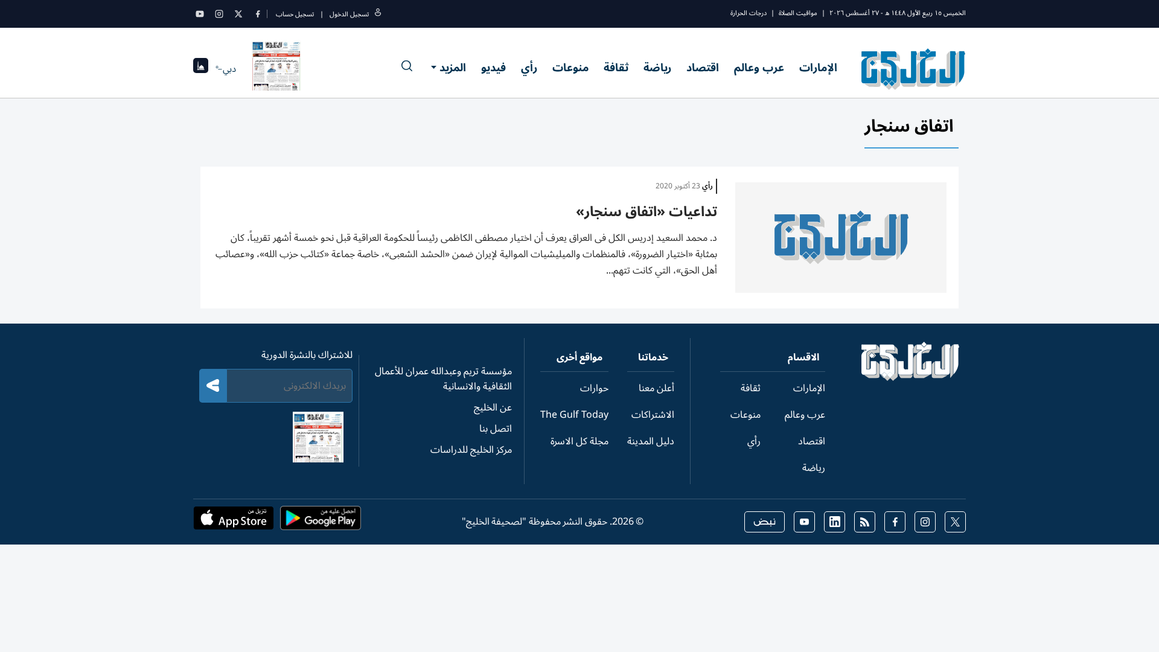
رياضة (657, 67)
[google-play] (320, 521)
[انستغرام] (219, 14)
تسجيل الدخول (349, 14)
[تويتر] (238, 14)
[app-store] (233, 521)
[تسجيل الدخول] (378, 14)
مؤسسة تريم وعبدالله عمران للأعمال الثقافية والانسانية (443, 379)
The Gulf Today (574, 414)
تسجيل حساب (295, 14)
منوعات (570, 67)
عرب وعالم (759, 67)
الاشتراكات (652, 414)
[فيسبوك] (258, 14)
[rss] (865, 522)
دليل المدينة (650, 441)
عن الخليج (493, 407)
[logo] (913, 68)
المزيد (452, 67)
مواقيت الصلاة (798, 13)
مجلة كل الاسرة (579, 441)
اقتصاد (702, 67)
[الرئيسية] (910, 378)
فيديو (493, 67)
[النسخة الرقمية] (276, 69)
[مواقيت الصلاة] (200, 69)
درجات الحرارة (748, 13)
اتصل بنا (495, 428)
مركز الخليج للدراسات (471, 449)
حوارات (594, 388)
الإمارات (818, 67)
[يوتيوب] (200, 14)
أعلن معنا (656, 388)
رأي (529, 67)
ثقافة (616, 67)
